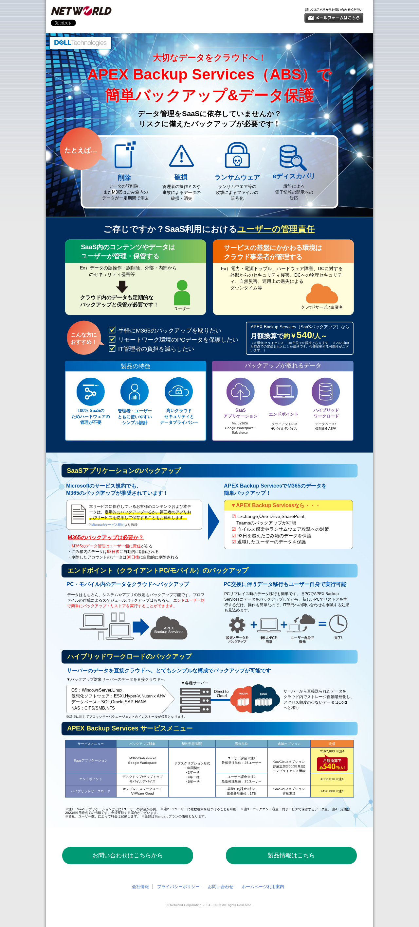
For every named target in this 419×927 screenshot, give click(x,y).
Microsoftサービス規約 (107, 524)
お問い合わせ (220, 886)
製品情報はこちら (291, 855)
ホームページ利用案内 (263, 886)
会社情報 (140, 886)
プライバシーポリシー (178, 886)
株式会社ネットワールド (81, 11)
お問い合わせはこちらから (127, 855)
